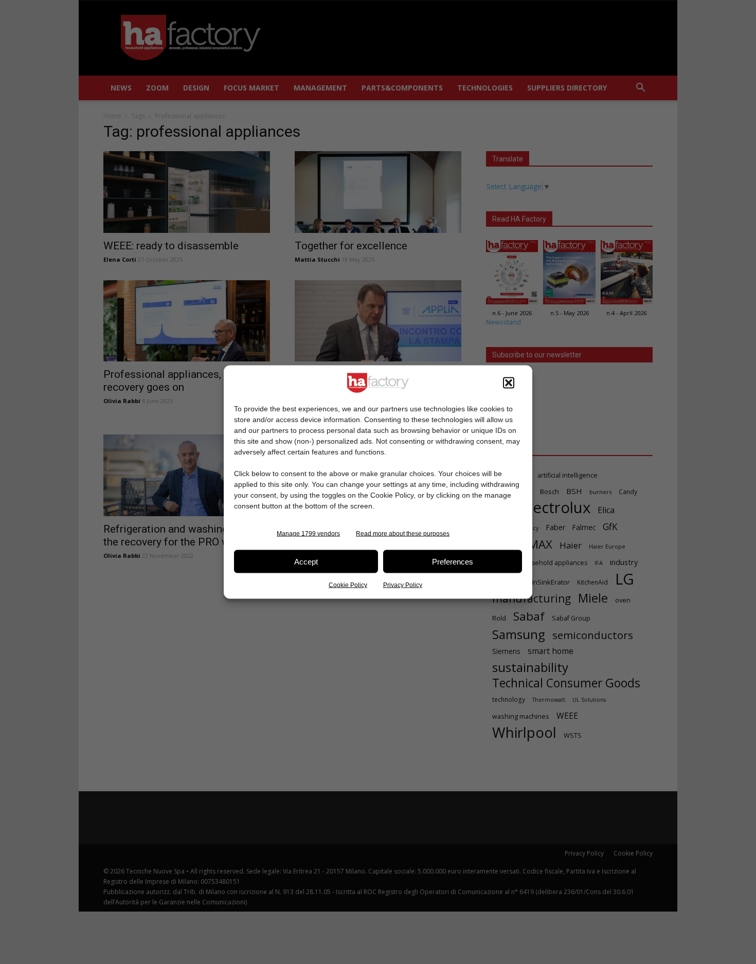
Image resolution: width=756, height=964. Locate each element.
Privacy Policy (402, 585)
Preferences (452, 561)
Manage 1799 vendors (308, 533)
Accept (306, 561)
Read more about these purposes (402, 533)
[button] (508, 383)
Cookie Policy (348, 585)
